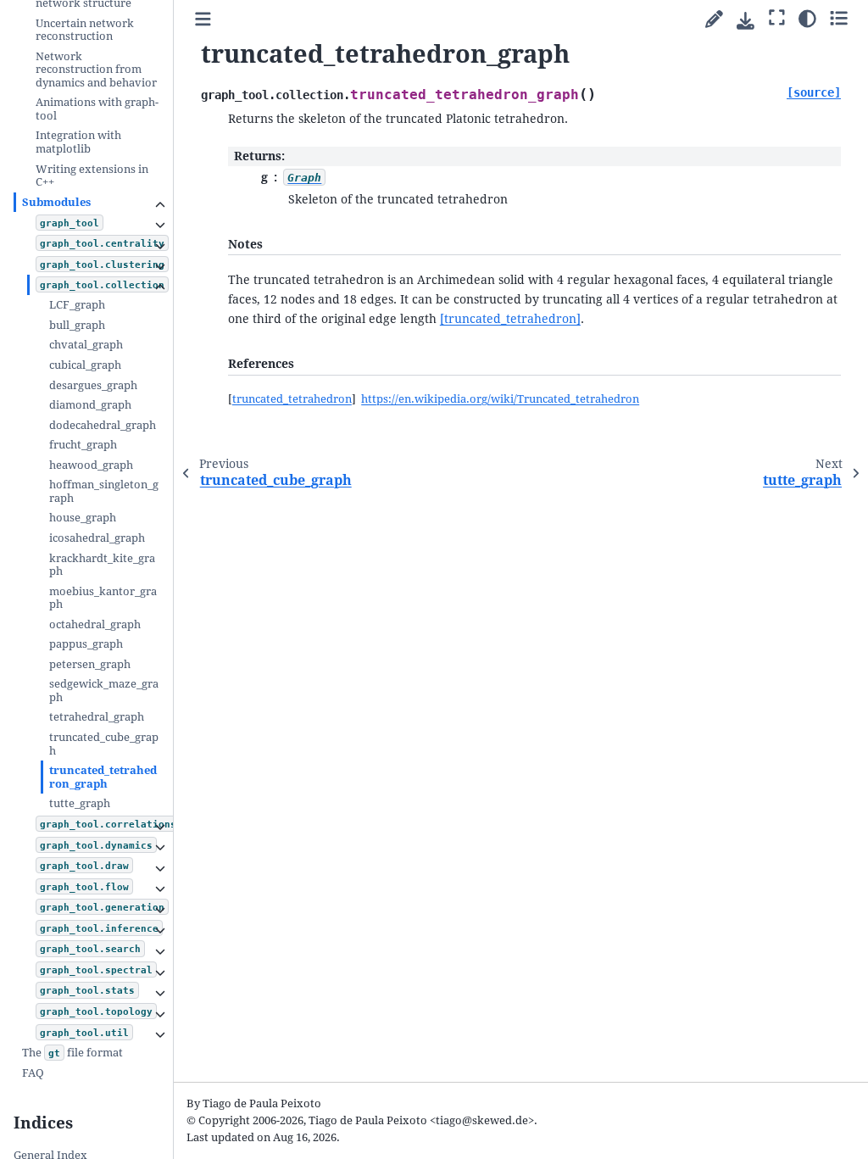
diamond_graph (90, 404)
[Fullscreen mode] (777, 17)
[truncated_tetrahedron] (510, 319)
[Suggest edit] (714, 19)
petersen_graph (90, 664)
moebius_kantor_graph (103, 598)
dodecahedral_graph (102, 425)
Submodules (56, 202)
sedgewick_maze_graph (104, 690)
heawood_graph (91, 465)
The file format (72, 1052)
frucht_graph (83, 444)
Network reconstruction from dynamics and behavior (96, 69)
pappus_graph (86, 644)
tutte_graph (79, 803)
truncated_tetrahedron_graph (103, 777)
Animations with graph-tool (97, 109)
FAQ (33, 1073)
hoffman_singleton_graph (104, 491)
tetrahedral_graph (96, 716)
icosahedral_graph (97, 538)
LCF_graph (77, 304)
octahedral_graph (95, 624)
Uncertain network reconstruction (85, 30)
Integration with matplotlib (78, 142)
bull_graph (77, 325)
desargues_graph (93, 385)
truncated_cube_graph (104, 744)
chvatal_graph (86, 344)
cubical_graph (85, 365)
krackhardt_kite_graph (102, 565)
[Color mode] (807, 17)
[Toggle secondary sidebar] (838, 17)
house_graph (82, 517)
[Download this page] (745, 21)
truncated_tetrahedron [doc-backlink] (292, 399)
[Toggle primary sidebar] (203, 19)
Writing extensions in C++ (92, 176)
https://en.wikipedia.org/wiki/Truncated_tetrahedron (500, 399)
